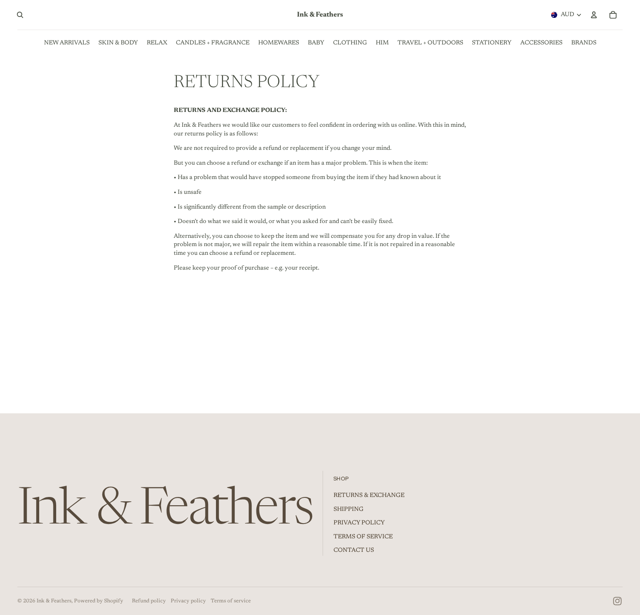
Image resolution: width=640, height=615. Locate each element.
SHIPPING (348, 510)
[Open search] (20, 14)
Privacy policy (188, 601)
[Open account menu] (593, 14)
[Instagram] (617, 601)
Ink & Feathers (54, 601)
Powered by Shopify (98, 601)
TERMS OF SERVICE (363, 537)
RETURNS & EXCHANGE (368, 496)
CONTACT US (353, 550)
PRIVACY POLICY (359, 523)
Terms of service (231, 601)
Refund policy (149, 601)
